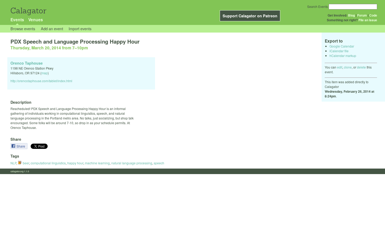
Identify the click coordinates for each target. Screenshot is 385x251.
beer (25, 163)
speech (159, 163)
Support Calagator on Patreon (250, 15)
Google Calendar (341, 46)
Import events (80, 28)
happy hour (75, 163)
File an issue (368, 20)
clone (348, 67)
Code (373, 15)
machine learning (97, 163)
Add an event (52, 28)
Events (17, 20)
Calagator (28, 11)
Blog (351, 15)
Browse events (22, 28)
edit (339, 67)
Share (21, 146)
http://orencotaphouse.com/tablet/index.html (41, 81)
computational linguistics (48, 163)
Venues (35, 20)
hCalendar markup (342, 55)
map (44, 73)
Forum (362, 15)
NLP (13, 163)
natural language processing (131, 163)
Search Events (317, 6)
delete (361, 67)
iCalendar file (339, 51)
